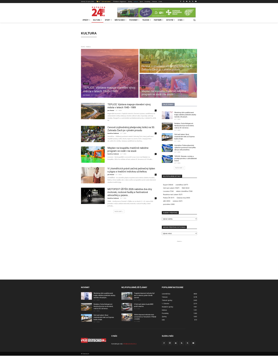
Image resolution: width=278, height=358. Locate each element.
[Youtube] (195, 1)
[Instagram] (183, 1)
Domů (83, 47)
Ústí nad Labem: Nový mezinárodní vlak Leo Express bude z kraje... (184, 137)
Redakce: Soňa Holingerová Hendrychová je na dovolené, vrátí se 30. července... (184, 126)
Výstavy (86, 83)
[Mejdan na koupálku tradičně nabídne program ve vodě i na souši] (168, 86)
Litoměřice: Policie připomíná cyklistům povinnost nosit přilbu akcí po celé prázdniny (185, 148)
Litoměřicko (146, 62)
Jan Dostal (111, 110)
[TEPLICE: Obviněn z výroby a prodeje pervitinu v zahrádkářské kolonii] (167, 159)
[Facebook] (180, 1)
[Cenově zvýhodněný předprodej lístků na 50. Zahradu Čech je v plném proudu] (168, 61)
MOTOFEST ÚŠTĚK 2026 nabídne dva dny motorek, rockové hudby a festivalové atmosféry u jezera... (130, 192)
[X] (192, 1)
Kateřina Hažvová (113, 133)
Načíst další (118, 211)
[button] (194, 20)
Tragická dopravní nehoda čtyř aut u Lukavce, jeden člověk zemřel (144, 295)
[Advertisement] (179, 256)
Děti (143, 87)
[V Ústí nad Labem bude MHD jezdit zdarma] (126, 307)
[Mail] (186, 1)
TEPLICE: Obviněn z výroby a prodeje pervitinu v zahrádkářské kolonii (185, 158)
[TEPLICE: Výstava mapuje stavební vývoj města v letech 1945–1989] (109, 73)
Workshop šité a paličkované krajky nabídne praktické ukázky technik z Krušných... (185, 115)
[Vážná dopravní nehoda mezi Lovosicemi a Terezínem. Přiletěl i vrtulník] (126, 317)
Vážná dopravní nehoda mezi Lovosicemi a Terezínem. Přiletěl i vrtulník (145, 317)
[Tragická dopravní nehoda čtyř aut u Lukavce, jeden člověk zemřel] (126, 296)
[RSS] (190, 1)
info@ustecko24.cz (130, 344)
